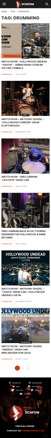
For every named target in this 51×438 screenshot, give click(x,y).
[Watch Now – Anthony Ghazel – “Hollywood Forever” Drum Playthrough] (25, 98)
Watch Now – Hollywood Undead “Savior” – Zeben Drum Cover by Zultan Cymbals (24, 64)
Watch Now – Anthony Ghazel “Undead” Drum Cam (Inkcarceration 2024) (21, 349)
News (25, 57)
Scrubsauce (6, 74)
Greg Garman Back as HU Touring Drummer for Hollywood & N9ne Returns (23, 234)
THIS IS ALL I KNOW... (25, 426)
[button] (47, 4)
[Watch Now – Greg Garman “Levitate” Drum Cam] (25, 156)
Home (4, 11)
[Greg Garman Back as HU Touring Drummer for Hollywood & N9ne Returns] (25, 210)
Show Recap (25, 285)
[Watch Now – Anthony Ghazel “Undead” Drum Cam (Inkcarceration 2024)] (25, 325)
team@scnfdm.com (33, 430)
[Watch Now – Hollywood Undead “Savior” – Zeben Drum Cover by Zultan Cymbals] (25, 40)
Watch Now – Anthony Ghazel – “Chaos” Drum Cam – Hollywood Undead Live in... (23, 292)
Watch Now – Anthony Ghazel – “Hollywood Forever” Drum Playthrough (22, 122)
